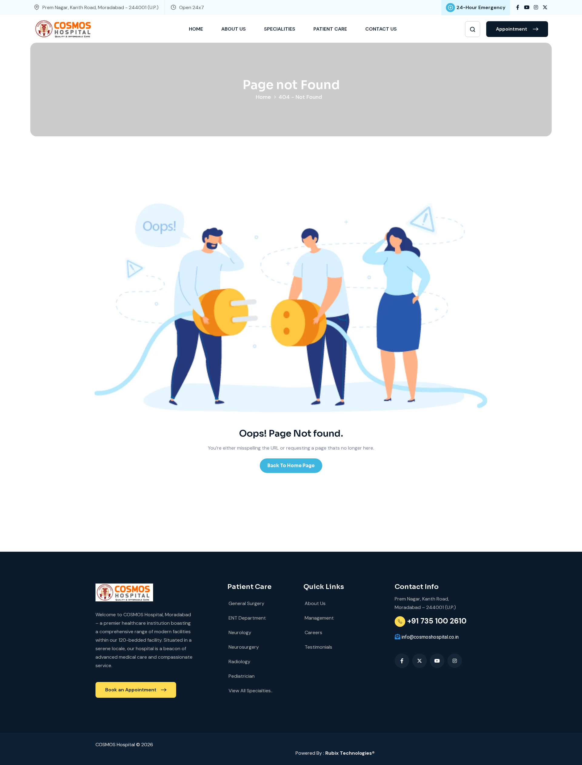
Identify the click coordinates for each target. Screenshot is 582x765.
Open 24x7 (191, 7)
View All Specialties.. (250, 690)
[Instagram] (454, 661)
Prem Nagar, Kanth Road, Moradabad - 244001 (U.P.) (100, 7)
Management (318, 618)
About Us (233, 29)
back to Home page (291, 465)
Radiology (238, 661)
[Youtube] (437, 661)
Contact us (381, 29)
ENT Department (246, 618)
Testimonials (317, 647)
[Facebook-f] (402, 661)
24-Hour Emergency (481, 7)
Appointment (512, 29)
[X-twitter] (419, 661)
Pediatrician (241, 676)
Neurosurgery (243, 647)
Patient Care (330, 29)
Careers (312, 632)
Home (196, 29)
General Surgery (245, 603)
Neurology (239, 632)
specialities (279, 29)
